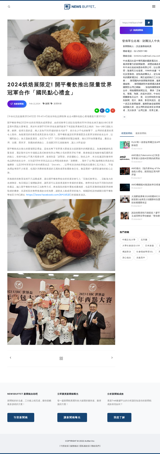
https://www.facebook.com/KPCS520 (48, 194)
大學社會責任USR (131, 245)
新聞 (47, 103)
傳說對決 (126, 251)
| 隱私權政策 (84, 445)
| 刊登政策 (64, 445)
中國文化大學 (128, 239)
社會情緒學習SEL (144, 251)
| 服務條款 (74, 445)
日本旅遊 (149, 245)
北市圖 (144, 239)
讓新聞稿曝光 (72, 417)
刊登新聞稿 (21, 417)
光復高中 (140, 257)
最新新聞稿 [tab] (140, 133)
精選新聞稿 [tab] (126, 133)
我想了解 (119, 417)
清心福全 (126, 257)
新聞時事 (57, 103)
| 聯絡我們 (95, 445)
